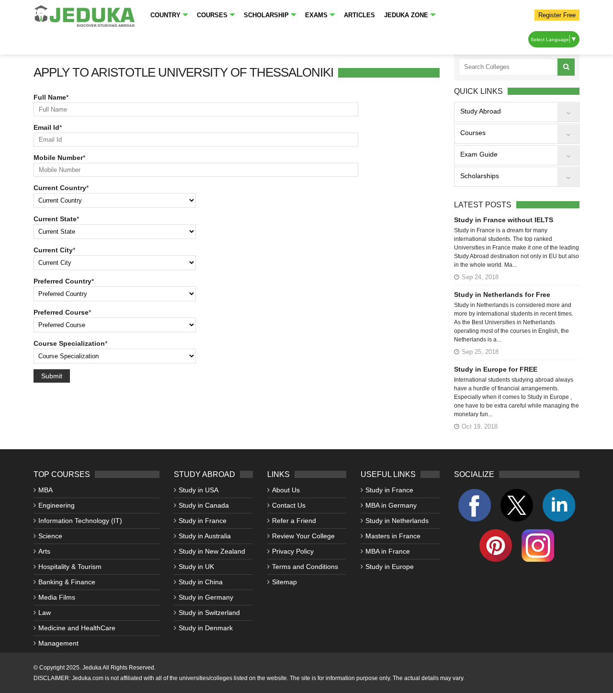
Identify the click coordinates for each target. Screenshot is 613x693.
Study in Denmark (206, 628)
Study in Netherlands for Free (502, 294)
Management (58, 643)
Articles (359, 15)
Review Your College (303, 536)
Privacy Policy (293, 551)
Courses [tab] (473, 132)
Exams (316, 15)
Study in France (203, 520)
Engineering (56, 505)
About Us (286, 490)
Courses (212, 15)
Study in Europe (389, 566)
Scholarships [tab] (479, 176)
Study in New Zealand (212, 551)
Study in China (201, 582)
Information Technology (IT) (80, 520)
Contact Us (289, 505)
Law (44, 612)
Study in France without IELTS (503, 220)
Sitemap (284, 582)
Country (165, 15)
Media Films (56, 597)
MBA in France (387, 551)
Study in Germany (206, 597)
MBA (45, 490)
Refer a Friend (294, 520)
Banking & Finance (66, 582)
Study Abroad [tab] (480, 111)
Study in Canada (204, 505)
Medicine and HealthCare (76, 628)
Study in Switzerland (209, 612)
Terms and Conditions (305, 566)
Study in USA (198, 490)
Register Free (557, 15)
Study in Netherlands (397, 520)
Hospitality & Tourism (70, 566)
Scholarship (266, 15)
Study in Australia (205, 536)
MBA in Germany (391, 505)
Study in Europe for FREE (495, 369)
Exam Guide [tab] (479, 154)
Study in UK (196, 566)
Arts (44, 551)
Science (50, 536)
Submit (51, 376)
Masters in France (392, 536)
